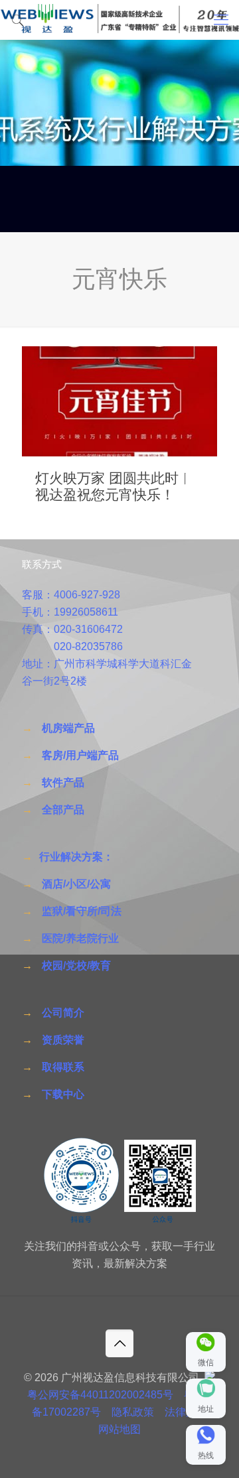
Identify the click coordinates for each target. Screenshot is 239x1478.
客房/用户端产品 (80, 755)
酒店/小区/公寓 (76, 884)
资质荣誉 (63, 1039)
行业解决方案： (76, 856)
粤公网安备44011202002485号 (100, 1394)
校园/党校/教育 (76, 965)
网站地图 (119, 1429)
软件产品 (63, 782)
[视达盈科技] (119, 19)
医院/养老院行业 (80, 938)
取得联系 (63, 1067)
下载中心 (63, 1094)
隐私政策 (133, 1412)
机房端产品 (68, 728)
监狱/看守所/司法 (81, 911)
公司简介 (63, 1012)
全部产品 (63, 809)
